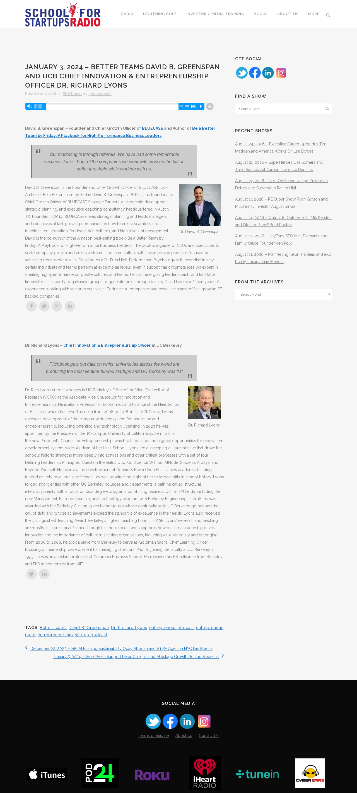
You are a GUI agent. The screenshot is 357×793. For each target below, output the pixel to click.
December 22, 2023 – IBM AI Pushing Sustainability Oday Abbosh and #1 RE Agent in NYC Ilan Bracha (121, 648)
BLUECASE (152, 128)
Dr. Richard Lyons (129, 627)
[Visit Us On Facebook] (254, 78)
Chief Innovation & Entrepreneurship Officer (107, 345)
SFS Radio (72, 93)
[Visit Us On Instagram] (281, 78)
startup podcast (91, 635)
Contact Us (209, 735)
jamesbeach (100, 93)
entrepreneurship (55, 635)
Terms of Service (154, 735)
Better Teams (53, 627)
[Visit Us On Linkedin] (267, 78)
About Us (183, 735)
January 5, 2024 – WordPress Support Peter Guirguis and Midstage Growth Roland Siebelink (136, 656)
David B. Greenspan (89, 627)
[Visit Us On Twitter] (241, 78)
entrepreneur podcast (171, 627)
